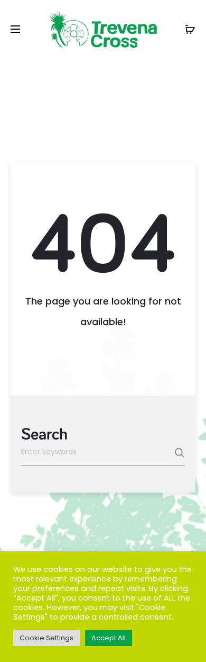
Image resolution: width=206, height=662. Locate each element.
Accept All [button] (108, 638)
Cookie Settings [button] (46, 638)
